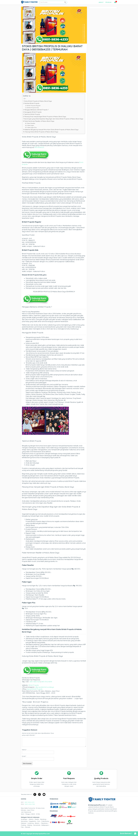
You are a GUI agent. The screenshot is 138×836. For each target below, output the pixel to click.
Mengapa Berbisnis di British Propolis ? (36, 110)
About (101, 2)
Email (24, 756)
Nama (24, 749)
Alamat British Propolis (34, 689)
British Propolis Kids (33, 107)
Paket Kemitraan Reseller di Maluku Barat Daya (39, 121)
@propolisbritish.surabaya (44, 687)
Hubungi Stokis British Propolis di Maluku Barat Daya (41, 132)
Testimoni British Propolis (32, 114)
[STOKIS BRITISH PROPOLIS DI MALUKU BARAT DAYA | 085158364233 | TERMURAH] (54, 42)
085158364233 (39, 147)
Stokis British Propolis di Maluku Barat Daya (38, 101)
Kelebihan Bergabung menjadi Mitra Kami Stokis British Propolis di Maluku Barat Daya (51, 129)
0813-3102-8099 (46, 682)
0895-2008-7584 (30, 804)
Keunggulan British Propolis (32, 112)
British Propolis (34, 685)
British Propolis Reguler (34, 105)
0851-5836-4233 (35, 682)
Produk (108, 2)
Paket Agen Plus (32, 127)
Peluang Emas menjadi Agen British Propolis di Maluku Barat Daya (45, 116)
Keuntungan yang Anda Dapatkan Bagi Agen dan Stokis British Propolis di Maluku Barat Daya (53, 119)
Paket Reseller (31, 123)
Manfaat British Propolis (31, 103)
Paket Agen (30, 125)
